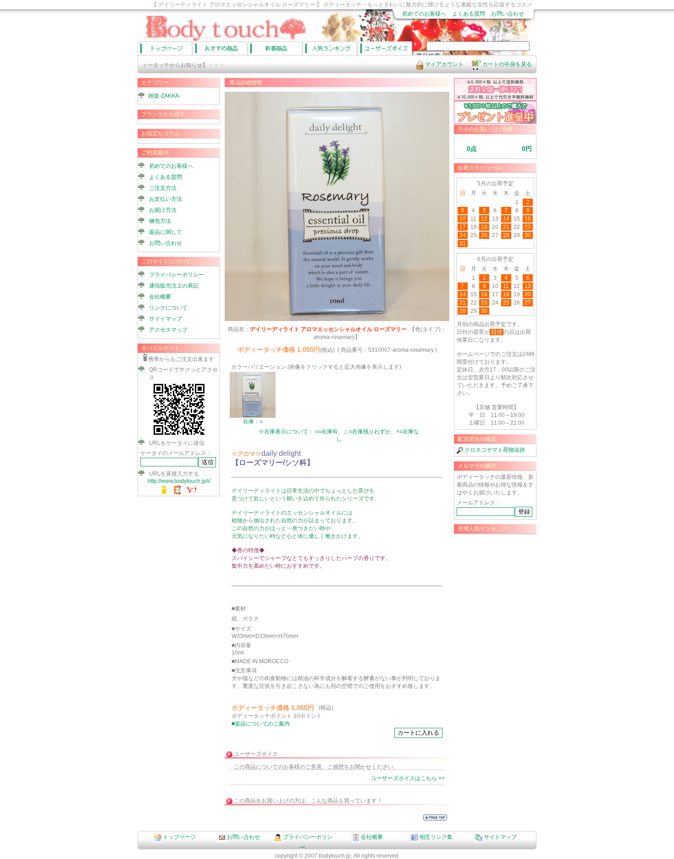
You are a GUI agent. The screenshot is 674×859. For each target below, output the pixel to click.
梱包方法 (160, 221)
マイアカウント (444, 64)
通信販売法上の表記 (174, 286)
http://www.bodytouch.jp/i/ (179, 481)
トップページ (179, 837)
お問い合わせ (507, 14)
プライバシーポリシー (176, 275)
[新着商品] (275, 48)
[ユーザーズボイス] (385, 48)
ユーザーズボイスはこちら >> (408, 778)
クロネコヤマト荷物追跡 (494, 450)
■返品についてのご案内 (261, 723)
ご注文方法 (163, 188)
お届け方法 (163, 210)
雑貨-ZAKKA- (164, 96)
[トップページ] (165, 48)
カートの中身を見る (506, 64)
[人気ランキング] (330, 48)
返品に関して (165, 232)
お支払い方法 (165, 199)
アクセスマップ (168, 330)
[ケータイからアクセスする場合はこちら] (179, 435)
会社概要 (160, 297)
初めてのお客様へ (424, 14)
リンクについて (168, 308)
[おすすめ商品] (220, 48)
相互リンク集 (436, 837)
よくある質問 (468, 14)
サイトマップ (165, 319)
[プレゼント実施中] (495, 122)
